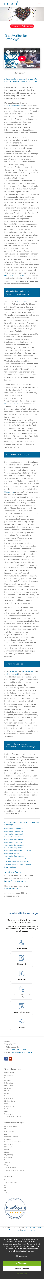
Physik (6, 1152)
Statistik (7, 1091)
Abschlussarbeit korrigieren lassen (17, 859)
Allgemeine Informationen (15, 79)
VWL (6, 1165)
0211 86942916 (19, 1049)
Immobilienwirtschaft (11, 1137)
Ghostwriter (9, 275)
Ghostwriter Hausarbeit (13, 842)
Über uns (7, 1180)
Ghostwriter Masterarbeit (13, 834)
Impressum (30, 1227)
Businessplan (8, 1114)
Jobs (5, 1185)
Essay (6, 1104)
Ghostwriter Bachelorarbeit (14, 840)
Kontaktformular (11, 888)
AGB (39, 1227)
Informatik (7, 1139)
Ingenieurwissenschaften (12, 1142)
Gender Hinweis (28, 1230)
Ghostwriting (32, 79)
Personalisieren (21, 1274)
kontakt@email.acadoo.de (15, 881)
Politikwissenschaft (12, 403)
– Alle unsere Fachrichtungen (14, 1170)
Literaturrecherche (10, 1096)
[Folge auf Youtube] (10, 1059)
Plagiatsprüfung (10, 867)
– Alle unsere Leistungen (12, 1117)
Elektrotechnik (9, 1132)
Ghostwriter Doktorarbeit (13, 829)
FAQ (5, 1188)
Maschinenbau (9, 1144)
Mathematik (8, 1147)
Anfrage (7, 1193)
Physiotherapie (9, 1155)
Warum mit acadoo (10, 1183)
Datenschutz (14, 1230)
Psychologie (8, 1157)
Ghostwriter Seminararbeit (14, 845)
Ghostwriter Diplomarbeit (13, 831)
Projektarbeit (8, 1086)
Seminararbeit (9, 1088)
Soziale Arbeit (23, 301)
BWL (6, 1129)
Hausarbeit (9, 492)
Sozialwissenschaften (13, 105)
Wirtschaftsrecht (10, 1168)
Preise (6, 1111)
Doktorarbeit (8, 1083)
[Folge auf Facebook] (6, 1059)
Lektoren (22, 275)
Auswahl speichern (22, 1268)
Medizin (7, 1150)
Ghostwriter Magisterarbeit (14, 837)
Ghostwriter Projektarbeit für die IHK (17, 851)
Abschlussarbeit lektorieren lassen (17, 862)
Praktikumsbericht (10, 1109)
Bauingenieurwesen (10, 1126)
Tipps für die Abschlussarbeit (25, 81)
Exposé (6, 1093)
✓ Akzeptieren (22, 1263)
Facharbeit (7, 1080)
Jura (5, 1134)
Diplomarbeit (8, 1099)
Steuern (7, 1162)
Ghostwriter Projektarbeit (13, 848)
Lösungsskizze (9, 1106)
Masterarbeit (12, 674)
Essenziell (23, 1257)
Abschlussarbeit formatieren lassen (17, 864)
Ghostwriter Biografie (12, 853)
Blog (5, 1190)
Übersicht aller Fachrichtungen (22, 26)
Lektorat (7, 81)
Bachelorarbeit (28, 671)
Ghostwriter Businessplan (14, 856)
